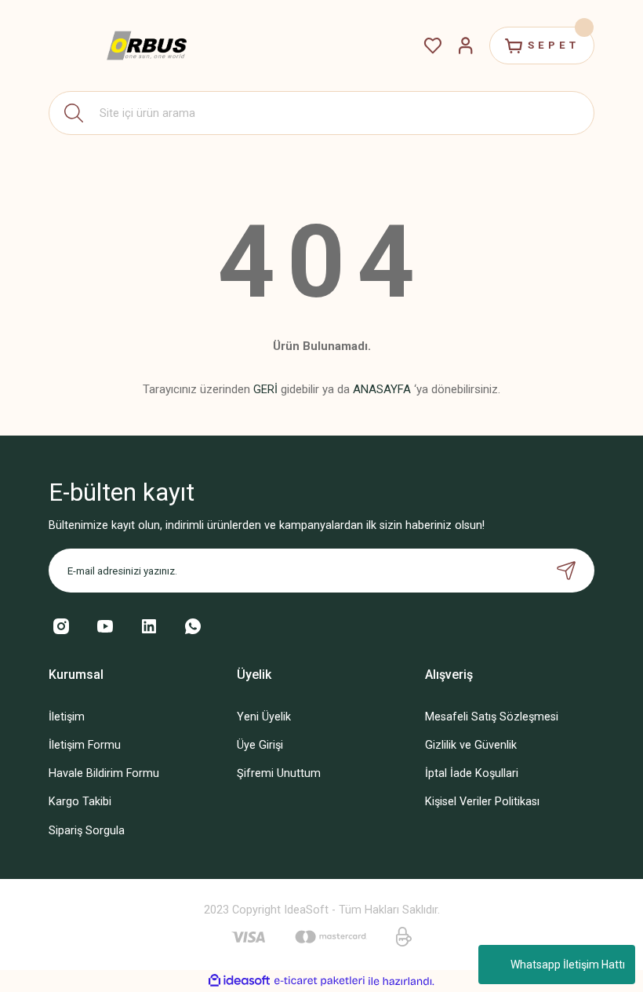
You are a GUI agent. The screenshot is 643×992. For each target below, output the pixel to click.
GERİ (265, 389)
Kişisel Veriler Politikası (482, 801)
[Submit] (566, 571)
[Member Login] (465, 45)
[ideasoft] (239, 981)
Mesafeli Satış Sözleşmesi (491, 717)
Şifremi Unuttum (279, 773)
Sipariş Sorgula (87, 830)
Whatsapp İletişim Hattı (567, 964)
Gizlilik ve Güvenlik (471, 745)
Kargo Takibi (80, 801)
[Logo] (147, 46)
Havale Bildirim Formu (104, 773)
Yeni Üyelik (264, 717)
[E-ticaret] (319, 981)
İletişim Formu (85, 745)
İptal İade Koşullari (471, 773)
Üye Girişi (260, 745)
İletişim (67, 717)
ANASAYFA (382, 389)
